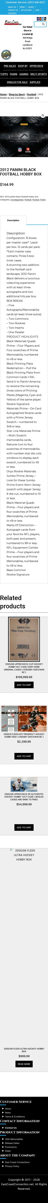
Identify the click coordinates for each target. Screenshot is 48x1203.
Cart (37, 10)
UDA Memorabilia (14, 1139)
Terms (22, 7)
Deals (8, 1151)
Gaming (23, 74)
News (8, 1112)
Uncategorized (17, 200)
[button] (43, 115)
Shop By (23, 66)
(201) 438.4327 (36, 2)
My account (26, 10)
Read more (24, 1064)
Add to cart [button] (24, 685)
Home (3, 94)
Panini (13, 74)
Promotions (11, 1147)
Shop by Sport (17, 94)
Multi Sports (38, 74)
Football (31, 94)
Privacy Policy (12, 1166)
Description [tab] (13, 220)
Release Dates (12, 1143)
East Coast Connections (17, 1162)
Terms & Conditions (15, 1116)
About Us (12, 7)
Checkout (12, 13)
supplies (35, 82)
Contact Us (13, 10)
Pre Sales (10, 66)
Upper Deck (36, 66)
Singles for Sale (17, 82)
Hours (31, 7)
